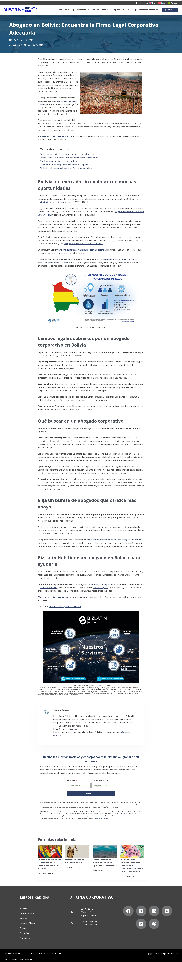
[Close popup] (143, 375)
